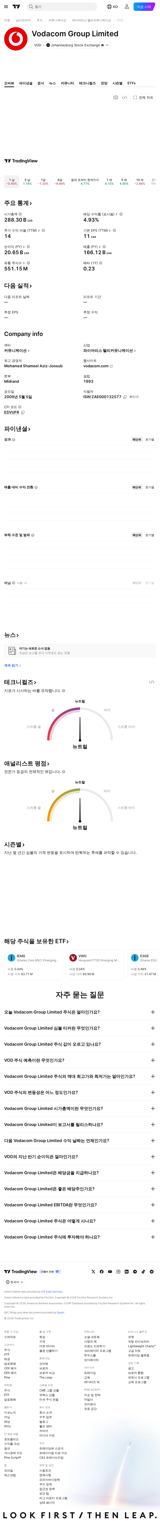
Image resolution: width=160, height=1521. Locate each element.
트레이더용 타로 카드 (53, 1453)
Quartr (60, 1312)
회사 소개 (45, 1412)
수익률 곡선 (12, 1443)
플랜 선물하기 (48, 1350)
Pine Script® (12, 1457)
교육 (87, 1377)
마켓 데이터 (47, 1346)
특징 (42, 1337)
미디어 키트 (47, 1435)
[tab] (137, 439)
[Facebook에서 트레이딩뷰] (102, 1272)
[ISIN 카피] (125, 397)
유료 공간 (90, 1408)
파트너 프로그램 (138, 1377)
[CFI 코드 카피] (23, 412)
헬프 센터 (45, 1426)
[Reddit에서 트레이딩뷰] (152, 1272)
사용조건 (45, 1470)
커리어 (43, 1431)
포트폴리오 (11, 1439)
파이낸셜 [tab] (25, 83)
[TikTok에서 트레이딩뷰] (143, 1272)
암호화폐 (10, 1363)
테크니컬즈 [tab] (87, 83)
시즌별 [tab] (117, 83)
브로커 (43, 1368)
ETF (6, 1354)
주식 (7, 1350)
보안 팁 (44, 1493)
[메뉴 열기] (6, 7)
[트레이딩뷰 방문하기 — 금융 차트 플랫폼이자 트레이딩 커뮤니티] (21, 161)
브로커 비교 (47, 1373)
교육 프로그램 (137, 1382)
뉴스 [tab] (52, 83)
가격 (42, 1341)
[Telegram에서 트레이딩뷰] (135, 1272)
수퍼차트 (10, 1337)
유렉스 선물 (47, 1395)
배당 (7, 1421)
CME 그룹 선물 (49, 1390)
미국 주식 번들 (49, 1399)
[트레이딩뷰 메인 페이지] (16, 7)
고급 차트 (134, 1350)
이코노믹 (10, 1412)
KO (115, 7)
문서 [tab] (41, 83)
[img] (102, 45)
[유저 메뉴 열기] (127, 7)
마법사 (88, 1399)
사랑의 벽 (90, 1341)
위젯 (131, 1337)
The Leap (45, 1377)
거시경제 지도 (13, 1453)
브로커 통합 (136, 1373)
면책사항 (45, 1475)
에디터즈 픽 (92, 1382)
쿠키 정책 (45, 1484)
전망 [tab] (104, 83)
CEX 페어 (10, 1368)
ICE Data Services (51, 1291)
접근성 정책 (47, 1489)
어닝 (7, 1417)
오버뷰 (43, 1363)
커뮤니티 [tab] (67, 83)
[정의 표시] (20, 214)
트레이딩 (90, 1373)
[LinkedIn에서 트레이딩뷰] (127, 1272)
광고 (131, 1368)
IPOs (7, 1426)
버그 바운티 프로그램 (53, 1498)
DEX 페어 (10, 1373)
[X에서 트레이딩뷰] (93, 1272)
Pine (7, 1377)
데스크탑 (10, 1475)
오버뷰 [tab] (9, 83)
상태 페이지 (47, 1502)
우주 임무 (45, 1417)
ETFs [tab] (132, 83)
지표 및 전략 (92, 1395)
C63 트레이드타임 (51, 1457)
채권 (7, 1359)
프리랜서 (90, 1404)
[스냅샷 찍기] (115, 97)
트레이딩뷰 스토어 (51, 1448)
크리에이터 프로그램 (97, 1350)
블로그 (43, 1421)
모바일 (8, 1470)
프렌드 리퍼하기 (94, 1346)
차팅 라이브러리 (138, 1341)
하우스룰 (90, 1355)
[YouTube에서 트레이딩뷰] (110, 1272)
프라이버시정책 (49, 1479)
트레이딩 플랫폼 (138, 1355)
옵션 (7, 1448)
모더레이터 (91, 1360)
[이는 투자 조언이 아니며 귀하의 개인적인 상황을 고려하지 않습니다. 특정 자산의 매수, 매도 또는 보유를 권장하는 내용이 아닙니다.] (63, 691)
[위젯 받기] (124, 97)
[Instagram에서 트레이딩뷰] (118, 1272)
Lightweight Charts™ (142, 1346)
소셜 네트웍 (92, 1337)
